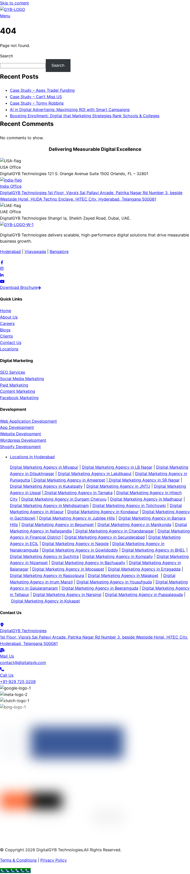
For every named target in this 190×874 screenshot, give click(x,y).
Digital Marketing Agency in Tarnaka (78, 492)
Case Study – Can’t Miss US (36, 96)
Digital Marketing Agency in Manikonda (134, 524)
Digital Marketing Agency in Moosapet (68, 569)
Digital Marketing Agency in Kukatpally (46, 486)
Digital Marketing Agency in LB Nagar (117, 467)
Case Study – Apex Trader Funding (42, 90)
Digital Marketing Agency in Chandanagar (114, 531)
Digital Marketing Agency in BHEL (153, 550)
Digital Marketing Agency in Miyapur (44, 467)
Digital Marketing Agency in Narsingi (67, 594)
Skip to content (14, 2)
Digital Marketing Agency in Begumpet (58, 524)
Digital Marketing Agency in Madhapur (146, 499)
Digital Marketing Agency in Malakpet (123, 575)
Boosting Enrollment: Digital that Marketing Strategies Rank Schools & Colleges (84, 115)
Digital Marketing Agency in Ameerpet (68, 480)
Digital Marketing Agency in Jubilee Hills (77, 518)
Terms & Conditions (18, 860)
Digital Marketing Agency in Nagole (75, 543)
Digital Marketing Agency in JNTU (118, 486)
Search (6, 55)
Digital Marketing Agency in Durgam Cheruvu (63, 499)
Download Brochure (18, 287)
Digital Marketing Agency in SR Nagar (144, 480)
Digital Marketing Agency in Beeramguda (100, 588)
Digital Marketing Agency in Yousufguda (114, 581)
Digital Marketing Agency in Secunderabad (105, 537)
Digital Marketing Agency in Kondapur (103, 511)
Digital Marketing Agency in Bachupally (88, 562)
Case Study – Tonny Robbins (37, 103)
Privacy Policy (53, 860)
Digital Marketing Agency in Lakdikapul (94, 473)
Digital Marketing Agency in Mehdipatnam (49, 505)
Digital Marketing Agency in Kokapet (45, 600)
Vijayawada (35, 251)
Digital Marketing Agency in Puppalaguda (144, 594)
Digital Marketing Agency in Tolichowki (129, 505)
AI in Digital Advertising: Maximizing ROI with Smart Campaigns (70, 109)
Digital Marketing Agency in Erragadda (144, 569)
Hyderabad (10, 251)
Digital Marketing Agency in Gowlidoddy (80, 550)
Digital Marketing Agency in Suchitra (44, 556)
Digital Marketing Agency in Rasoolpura (47, 575)
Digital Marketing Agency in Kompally (117, 556)
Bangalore (59, 251)
